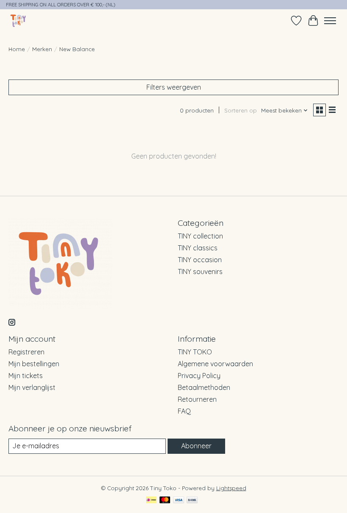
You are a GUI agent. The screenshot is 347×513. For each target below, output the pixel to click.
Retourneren (197, 399)
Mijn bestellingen (33, 363)
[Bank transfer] (192, 501)
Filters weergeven (173, 87)
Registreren (26, 352)
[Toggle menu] (330, 20)
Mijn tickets (25, 375)
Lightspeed (231, 488)
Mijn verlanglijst (31, 387)
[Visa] (178, 501)
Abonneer (196, 446)
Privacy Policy (199, 375)
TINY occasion (200, 259)
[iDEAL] (151, 501)
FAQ (184, 411)
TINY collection (200, 236)
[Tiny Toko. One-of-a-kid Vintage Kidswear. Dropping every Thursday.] (18, 20)
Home (16, 49)
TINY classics (198, 248)
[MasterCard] (165, 501)
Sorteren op (240, 110)
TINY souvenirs (200, 271)
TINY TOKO (195, 352)
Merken (42, 49)
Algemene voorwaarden (215, 363)
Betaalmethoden (204, 387)
